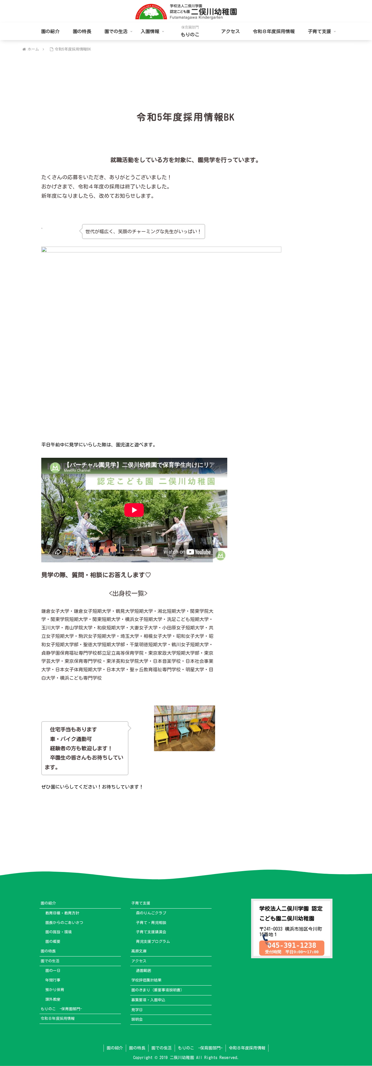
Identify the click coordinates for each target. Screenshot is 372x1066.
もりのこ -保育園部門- (61, 1009)
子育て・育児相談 (151, 923)
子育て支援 (140, 903)
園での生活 (50, 961)
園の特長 (48, 951)
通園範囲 (143, 970)
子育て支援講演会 (151, 932)
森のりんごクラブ (151, 913)
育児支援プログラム (153, 941)
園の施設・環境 (58, 932)
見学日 (137, 1010)
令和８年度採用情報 (58, 1018)
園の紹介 (48, 903)
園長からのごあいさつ (64, 923)
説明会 (137, 1019)
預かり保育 (54, 990)
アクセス (138, 961)
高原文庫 (138, 951)
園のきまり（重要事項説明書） (157, 990)
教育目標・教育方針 (62, 913)
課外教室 (52, 999)
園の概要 (52, 941)
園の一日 (52, 970)
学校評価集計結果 (146, 980)
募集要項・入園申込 (148, 1000)
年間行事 (52, 980)
